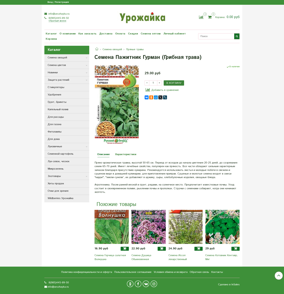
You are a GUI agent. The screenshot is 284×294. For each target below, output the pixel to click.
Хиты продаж (56, 183)
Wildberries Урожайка (60, 198)
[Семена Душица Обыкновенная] (148, 227)
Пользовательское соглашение (133, 272)
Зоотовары (54, 176)
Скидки (133, 34)
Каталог (51, 34)
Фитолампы (54, 132)
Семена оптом (151, 34)
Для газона (54, 124)
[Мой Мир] (156, 97)
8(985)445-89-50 (58, 18)
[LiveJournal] (165, 97)
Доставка (106, 34)
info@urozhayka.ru (59, 14)
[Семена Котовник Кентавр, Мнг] (222, 227)
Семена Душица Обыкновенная (141, 257)
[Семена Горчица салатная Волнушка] (112, 227)
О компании (67, 34)
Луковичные (55, 146)
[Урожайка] (142, 17)
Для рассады (56, 117)
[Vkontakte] (146, 284)
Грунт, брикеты (57, 102)
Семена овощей (112, 49)
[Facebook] (138, 284)
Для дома (54, 139)
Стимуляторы (56, 87)
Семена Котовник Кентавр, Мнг (221, 257)
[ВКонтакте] (147, 97)
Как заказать (87, 34)
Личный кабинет (174, 34)
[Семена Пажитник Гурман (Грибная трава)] (117, 104)
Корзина (51, 39)
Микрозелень (56, 169)
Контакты (217, 272)
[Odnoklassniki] (130, 284)
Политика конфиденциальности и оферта (86, 272)
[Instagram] (154, 284)
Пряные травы (135, 49)
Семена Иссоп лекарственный (177, 257)
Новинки (53, 72)
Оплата (120, 34)
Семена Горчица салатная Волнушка (110, 257)
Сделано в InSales (229, 284)
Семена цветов (57, 65)
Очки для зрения (58, 191)
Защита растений (58, 80)
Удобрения (54, 95)
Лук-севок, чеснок (58, 161)
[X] (160, 97)
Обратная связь (199, 272)
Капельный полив (58, 109)
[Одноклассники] (151, 97)
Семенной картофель (60, 154)
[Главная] (96, 49)
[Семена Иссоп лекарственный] (185, 227)
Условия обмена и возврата (171, 272)
